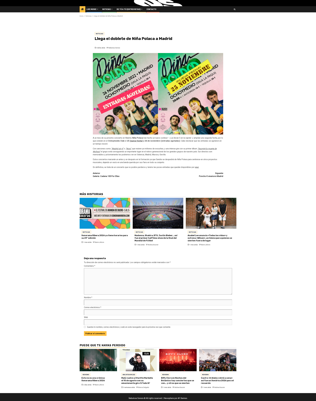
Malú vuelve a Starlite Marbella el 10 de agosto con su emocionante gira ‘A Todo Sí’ (137, 380)
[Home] (82, 9)
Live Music (91, 9)
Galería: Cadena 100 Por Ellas (106, 174)
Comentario (89, 266)
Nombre (88, 297)
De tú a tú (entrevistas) (129, 9)
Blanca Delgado (143, 387)
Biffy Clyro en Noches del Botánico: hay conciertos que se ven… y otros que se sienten (177, 380)
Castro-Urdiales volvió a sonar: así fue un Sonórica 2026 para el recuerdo (217, 380)
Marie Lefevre (99, 242)
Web (86, 317)
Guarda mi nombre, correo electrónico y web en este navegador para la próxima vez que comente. (129, 327)
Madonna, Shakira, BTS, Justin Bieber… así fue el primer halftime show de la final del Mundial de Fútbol (156, 238)
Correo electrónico (92, 307)
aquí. (197, 167)
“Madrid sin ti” (117, 148)
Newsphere (169, 398)
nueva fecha (136, 141)
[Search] (234, 9)
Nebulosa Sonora (114, 48)
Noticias (106, 9)
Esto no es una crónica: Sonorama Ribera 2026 (93, 379)
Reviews (86, 375)
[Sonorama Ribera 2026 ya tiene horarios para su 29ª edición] (105, 213)
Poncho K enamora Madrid (211, 174)
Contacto (151, 9)
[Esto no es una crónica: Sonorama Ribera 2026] (98, 360)
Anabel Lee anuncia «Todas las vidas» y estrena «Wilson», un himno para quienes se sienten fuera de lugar (210, 238)
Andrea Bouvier (153, 245)
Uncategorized (128, 375)
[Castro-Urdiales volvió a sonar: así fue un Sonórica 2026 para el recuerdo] (218, 360)
